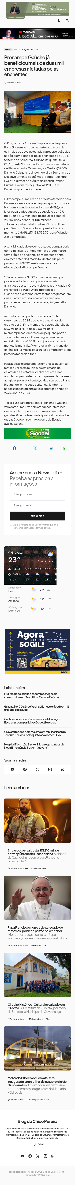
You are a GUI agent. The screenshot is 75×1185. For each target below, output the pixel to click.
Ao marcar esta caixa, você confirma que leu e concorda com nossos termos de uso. (35, 526)
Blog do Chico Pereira (37, 1121)
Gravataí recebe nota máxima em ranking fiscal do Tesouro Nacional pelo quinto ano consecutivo (35, 733)
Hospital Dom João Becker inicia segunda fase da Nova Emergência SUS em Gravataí (34, 746)
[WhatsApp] (63, 769)
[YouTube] (12, 769)
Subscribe (37, 516)
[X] (37, 769)
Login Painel (38, 1144)
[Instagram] (50, 769)
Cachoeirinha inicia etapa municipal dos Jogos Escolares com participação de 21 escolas (32, 721)
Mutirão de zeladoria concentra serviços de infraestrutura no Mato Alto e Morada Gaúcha (31, 695)
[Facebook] (24, 769)
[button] (59, 20)
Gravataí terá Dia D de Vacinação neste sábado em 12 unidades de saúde (36, 708)
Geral (8, 49)
